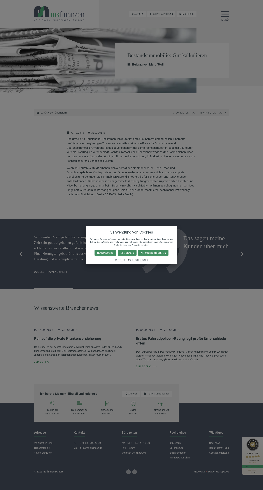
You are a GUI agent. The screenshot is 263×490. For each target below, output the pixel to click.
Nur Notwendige (105, 253)
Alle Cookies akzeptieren (153, 253)
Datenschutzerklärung (138, 260)
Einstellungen (127, 253)
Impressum (120, 260)
